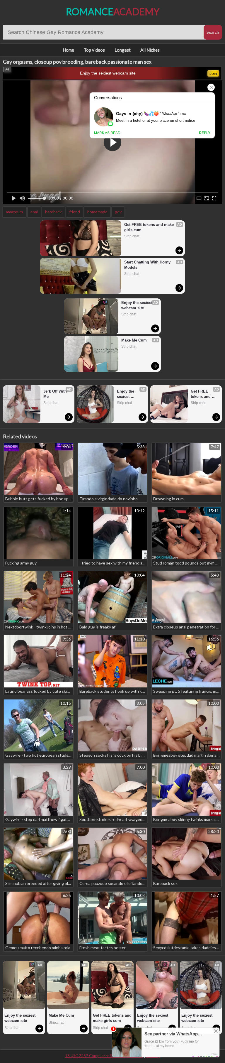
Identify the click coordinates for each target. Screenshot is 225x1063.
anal (34, 211)
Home (68, 50)
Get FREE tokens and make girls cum (149, 227)
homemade (97, 211)
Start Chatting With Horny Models (148, 265)
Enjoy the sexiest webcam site (108, 73)
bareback (53, 211)
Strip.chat (131, 236)
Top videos (94, 50)
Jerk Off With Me (55, 394)
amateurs (14, 211)
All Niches (150, 50)
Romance (112, 11)
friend (74, 211)
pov (118, 211)
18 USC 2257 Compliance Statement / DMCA (104, 1055)
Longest (123, 50)
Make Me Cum (134, 340)
